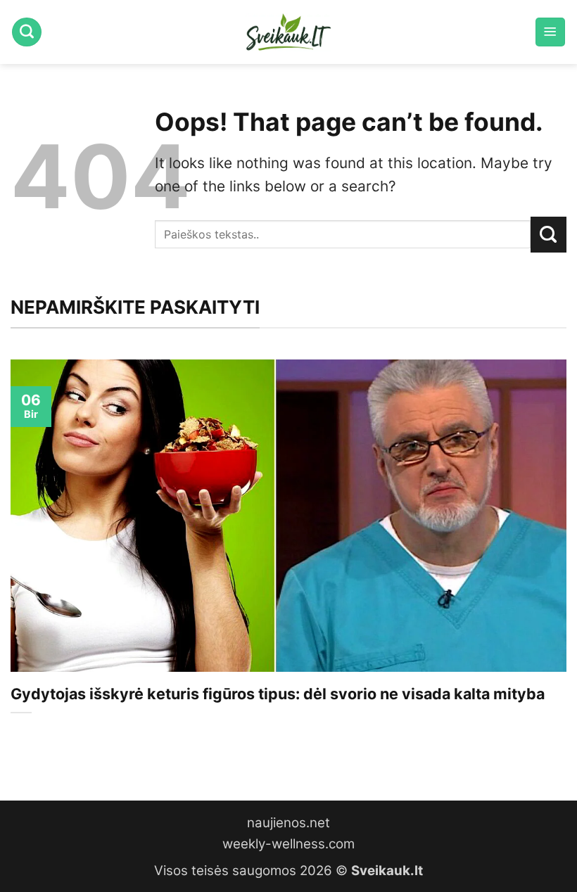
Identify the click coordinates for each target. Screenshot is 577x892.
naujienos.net (288, 823)
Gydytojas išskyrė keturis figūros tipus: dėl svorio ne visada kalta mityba (278, 693)
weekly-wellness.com (288, 844)
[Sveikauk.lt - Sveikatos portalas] (288, 32)
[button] (550, 32)
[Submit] (548, 234)
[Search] (27, 32)
